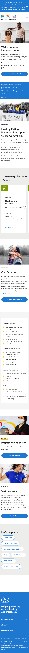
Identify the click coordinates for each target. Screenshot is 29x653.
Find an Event (18, 555)
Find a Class (8, 538)
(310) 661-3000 (5, 88)
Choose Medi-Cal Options (12, 549)
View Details (9, 227)
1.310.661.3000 (5, 293)
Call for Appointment (14, 299)
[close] (27, 6)
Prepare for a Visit (10, 543)
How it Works (14, 516)
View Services (8, 561)
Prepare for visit (14, 455)
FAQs (5, 555)
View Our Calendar (14, 74)
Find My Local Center (11, 566)
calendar (10, 156)
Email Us (16, 88)
